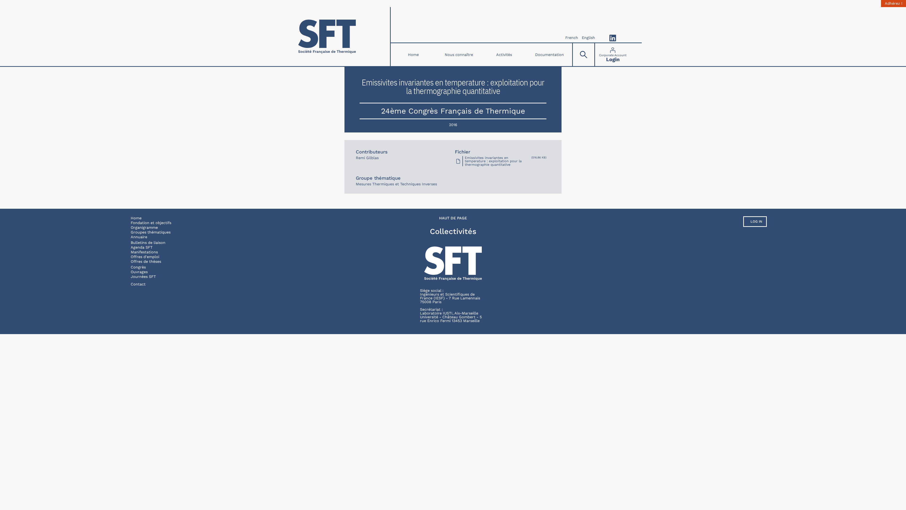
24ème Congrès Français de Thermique (453, 110)
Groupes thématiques (151, 232)
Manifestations (144, 252)
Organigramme (144, 227)
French (571, 37)
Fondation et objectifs (151, 223)
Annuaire (139, 237)
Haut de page (453, 218)
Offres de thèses (146, 261)
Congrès (138, 267)
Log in (756, 221)
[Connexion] (612, 54)
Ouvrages (139, 272)
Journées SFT (143, 276)
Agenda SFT (142, 247)
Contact (138, 284)
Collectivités (453, 231)
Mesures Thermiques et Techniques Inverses (396, 184)
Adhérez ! (893, 3)
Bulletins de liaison (148, 242)
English (588, 37)
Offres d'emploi (145, 257)
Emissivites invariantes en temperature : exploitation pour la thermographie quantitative (493, 161)
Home (413, 54)
